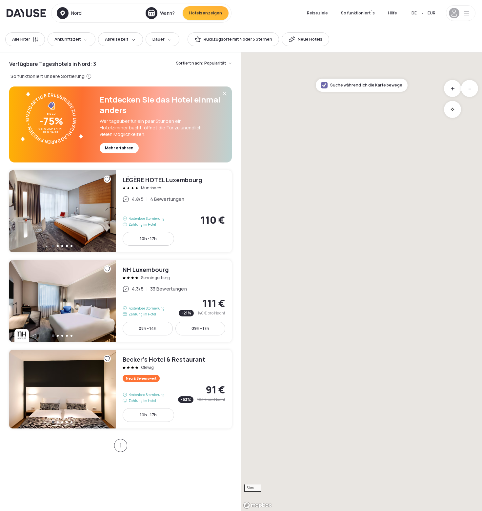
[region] (361, 281)
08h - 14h (147, 328)
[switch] (233, 39)
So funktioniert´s (358, 13)
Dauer (158, 39)
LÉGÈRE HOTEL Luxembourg (120, 211)
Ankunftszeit (67, 39)
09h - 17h (200, 328)
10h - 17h (148, 238)
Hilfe (392, 13)
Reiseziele (317, 13)
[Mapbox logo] (257, 505)
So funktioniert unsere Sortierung (47, 76)
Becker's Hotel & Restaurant (120, 389)
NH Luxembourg (120, 301)
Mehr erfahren (119, 148)
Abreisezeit (116, 39)
